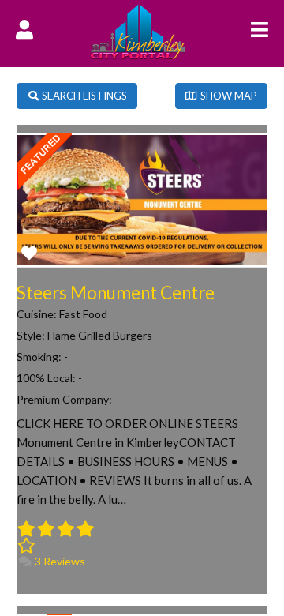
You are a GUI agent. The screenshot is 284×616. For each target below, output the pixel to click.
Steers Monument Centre (116, 292)
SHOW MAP (227, 95)
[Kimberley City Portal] (138, 54)
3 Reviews (58, 561)
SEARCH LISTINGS (83, 95)
